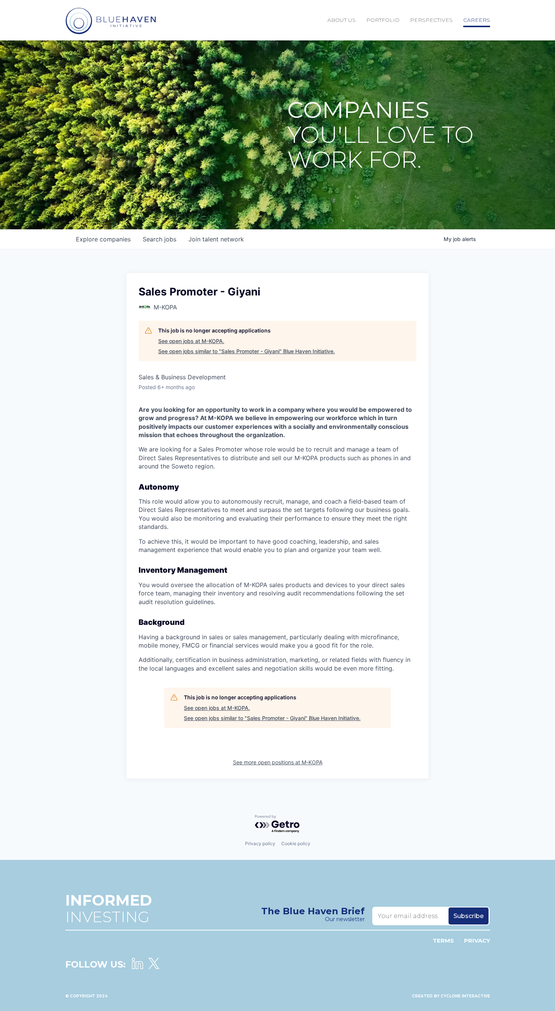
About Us (341, 20)
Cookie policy (295, 843)
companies (103, 239)
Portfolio (382, 20)
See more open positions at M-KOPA (277, 762)
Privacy (477, 940)
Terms (443, 940)
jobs (159, 239)
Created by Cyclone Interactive (451, 996)
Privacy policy (260, 843)
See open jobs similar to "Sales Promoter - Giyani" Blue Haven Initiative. (246, 351)
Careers (476, 20)
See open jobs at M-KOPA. (191, 341)
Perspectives (431, 20)
